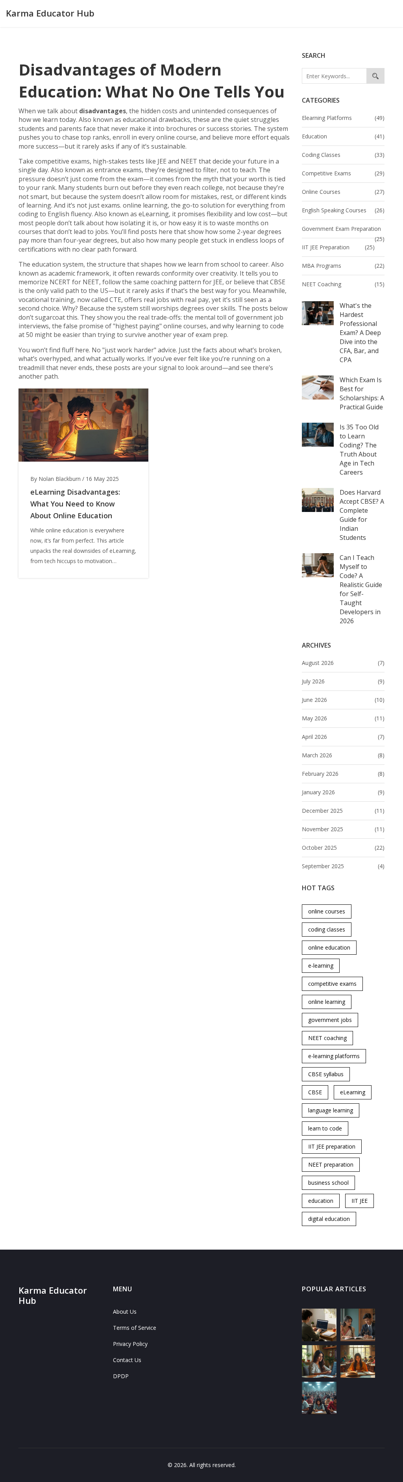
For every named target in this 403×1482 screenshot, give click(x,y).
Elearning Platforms (343, 118)
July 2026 (343, 681)
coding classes (326, 929)
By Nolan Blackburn (55, 478)
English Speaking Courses (343, 210)
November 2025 (343, 829)
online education (329, 947)
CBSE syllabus (326, 1074)
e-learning (320, 965)
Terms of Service (134, 1327)
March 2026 (343, 755)
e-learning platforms (334, 1056)
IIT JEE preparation (331, 1146)
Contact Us (127, 1360)
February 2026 (343, 773)
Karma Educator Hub (50, 13)
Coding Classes (343, 154)
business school (328, 1182)
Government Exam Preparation (343, 229)
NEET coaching (327, 1038)
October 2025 (343, 847)
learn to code (325, 1128)
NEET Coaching (343, 284)
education (320, 1200)
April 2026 (343, 736)
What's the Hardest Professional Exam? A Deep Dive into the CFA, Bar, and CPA (360, 332)
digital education (329, 1218)
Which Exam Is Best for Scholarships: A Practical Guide (362, 393)
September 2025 (343, 866)
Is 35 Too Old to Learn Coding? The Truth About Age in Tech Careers (359, 450)
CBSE (315, 1092)
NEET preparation (330, 1164)
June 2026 (343, 699)
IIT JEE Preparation (338, 247)
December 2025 (343, 810)
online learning (326, 1001)
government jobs (330, 1020)
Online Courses (343, 191)
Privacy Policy (130, 1344)
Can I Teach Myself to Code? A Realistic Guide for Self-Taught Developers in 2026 (361, 589)
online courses (326, 911)
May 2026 (343, 718)
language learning (330, 1110)
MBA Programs (343, 265)
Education (343, 136)
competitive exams (332, 983)
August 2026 (343, 662)
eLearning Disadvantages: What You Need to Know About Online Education (75, 503)
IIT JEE (359, 1200)
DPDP (121, 1376)
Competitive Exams (343, 173)
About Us (125, 1311)
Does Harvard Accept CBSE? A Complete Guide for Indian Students (362, 515)
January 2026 (343, 792)
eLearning (352, 1092)
